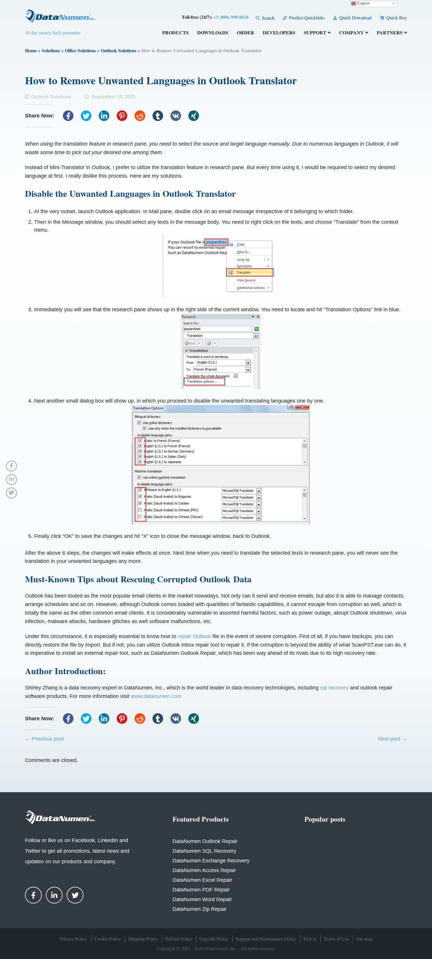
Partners (390, 33)
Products (175, 33)
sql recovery (334, 688)
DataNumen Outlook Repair (205, 841)
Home (31, 50)
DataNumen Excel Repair (202, 880)
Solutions (51, 50)
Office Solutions (80, 50)
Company (351, 33)
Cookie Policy (107, 939)
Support (315, 33)
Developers (279, 33)
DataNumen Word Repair (202, 899)
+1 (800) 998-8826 (231, 17)
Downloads (212, 33)
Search (267, 18)
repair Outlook (194, 636)
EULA (310, 939)
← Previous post (44, 739)
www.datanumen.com (156, 696)
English (363, 3)
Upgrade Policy (213, 939)
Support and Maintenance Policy (266, 939)
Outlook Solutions (118, 50)
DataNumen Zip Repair (200, 909)
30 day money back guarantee (53, 32)
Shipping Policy (143, 939)
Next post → (392, 739)
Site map (364, 939)
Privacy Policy (73, 939)
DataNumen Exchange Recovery (211, 861)
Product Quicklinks (306, 17)
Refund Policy (178, 939)
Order (245, 33)
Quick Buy (396, 17)
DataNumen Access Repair (204, 870)
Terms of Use (336, 939)
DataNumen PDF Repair (201, 890)
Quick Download (354, 17)
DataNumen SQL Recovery (204, 851)
